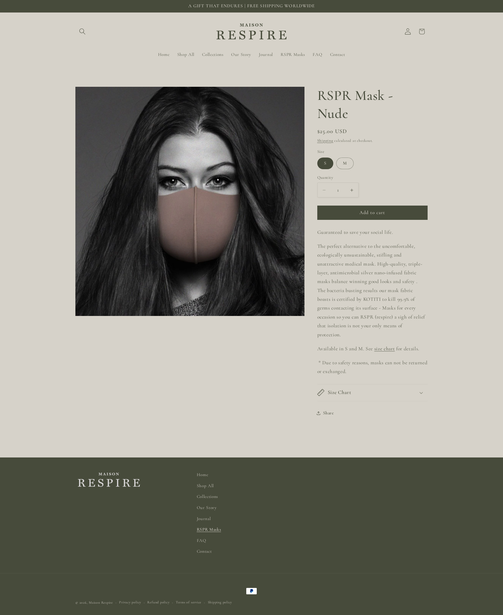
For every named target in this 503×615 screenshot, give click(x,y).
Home (202, 474)
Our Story (207, 507)
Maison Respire (101, 602)
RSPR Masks (209, 529)
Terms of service (188, 602)
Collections (207, 496)
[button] (82, 31)
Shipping (325, 140)
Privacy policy (130, 602)
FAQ (201, 540)
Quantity (325, 177)
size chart (384, 349)
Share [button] (328, 413)
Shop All (205, 485)
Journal (204, 518)
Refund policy (158, 602)
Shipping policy (220, 602)
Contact (204, 551)
